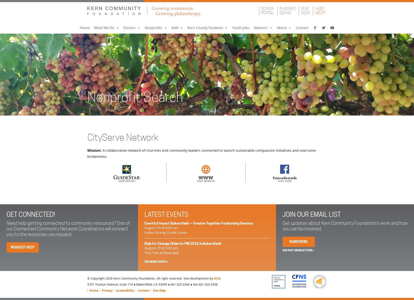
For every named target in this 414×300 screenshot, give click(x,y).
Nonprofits (153, 27)
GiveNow (305, 10)
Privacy (107, 290)
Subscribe (298, 242)
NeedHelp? (320, 10)
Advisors (261, 27)
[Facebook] (315, 28)
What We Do (104, 27)
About (282, 27)
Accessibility (125, 290)
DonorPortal (267, 10)
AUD (217, 278)
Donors (129, 27)
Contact (302, 27)
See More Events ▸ (156, 261)
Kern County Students (205, 27)
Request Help (22, 247)
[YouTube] (332, 28)
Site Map (159, 290)
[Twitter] (323, 28)
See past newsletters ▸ (298, 250)
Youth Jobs (240, 27)
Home (85, 27)
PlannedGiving (288, 10)
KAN (174, 27)
